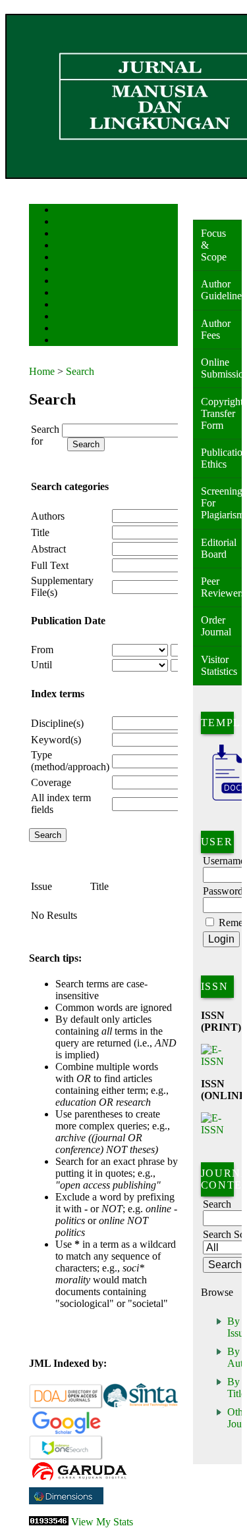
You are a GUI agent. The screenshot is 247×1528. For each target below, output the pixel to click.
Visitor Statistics (219, 665)
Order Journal (216, 625)
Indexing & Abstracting (89, 317)
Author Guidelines (221, 289)
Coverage (51, 782)
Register (67, 246)
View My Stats (102, 1521)
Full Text (50, 565)
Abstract (48, 549)
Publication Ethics (221, 458)
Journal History (78, 329)
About (64, 222)
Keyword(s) (56, 739)
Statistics (69, 305)
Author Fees (216, 329)
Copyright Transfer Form (221, 413)
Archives (68, 281)
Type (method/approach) (70, 760)
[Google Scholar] (66, 1431)
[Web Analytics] (49, 1521)
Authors (48, 516)
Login (64, 234)
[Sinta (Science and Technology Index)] (140, 1406)
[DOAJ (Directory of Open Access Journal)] (66, 1406)
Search (64, 258)
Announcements (78, 293)
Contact (66, 341)
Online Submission (221, 368)
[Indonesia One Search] (66, 1457)
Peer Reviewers (221, 587)
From (42, 649)
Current (66, 270)
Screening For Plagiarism (221, 502)
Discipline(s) (57, 723)
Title (40, 532)
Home (63, 210)
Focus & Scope (214, 245)
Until (41, 664)
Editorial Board (218, 548)
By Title (236, 1387)
